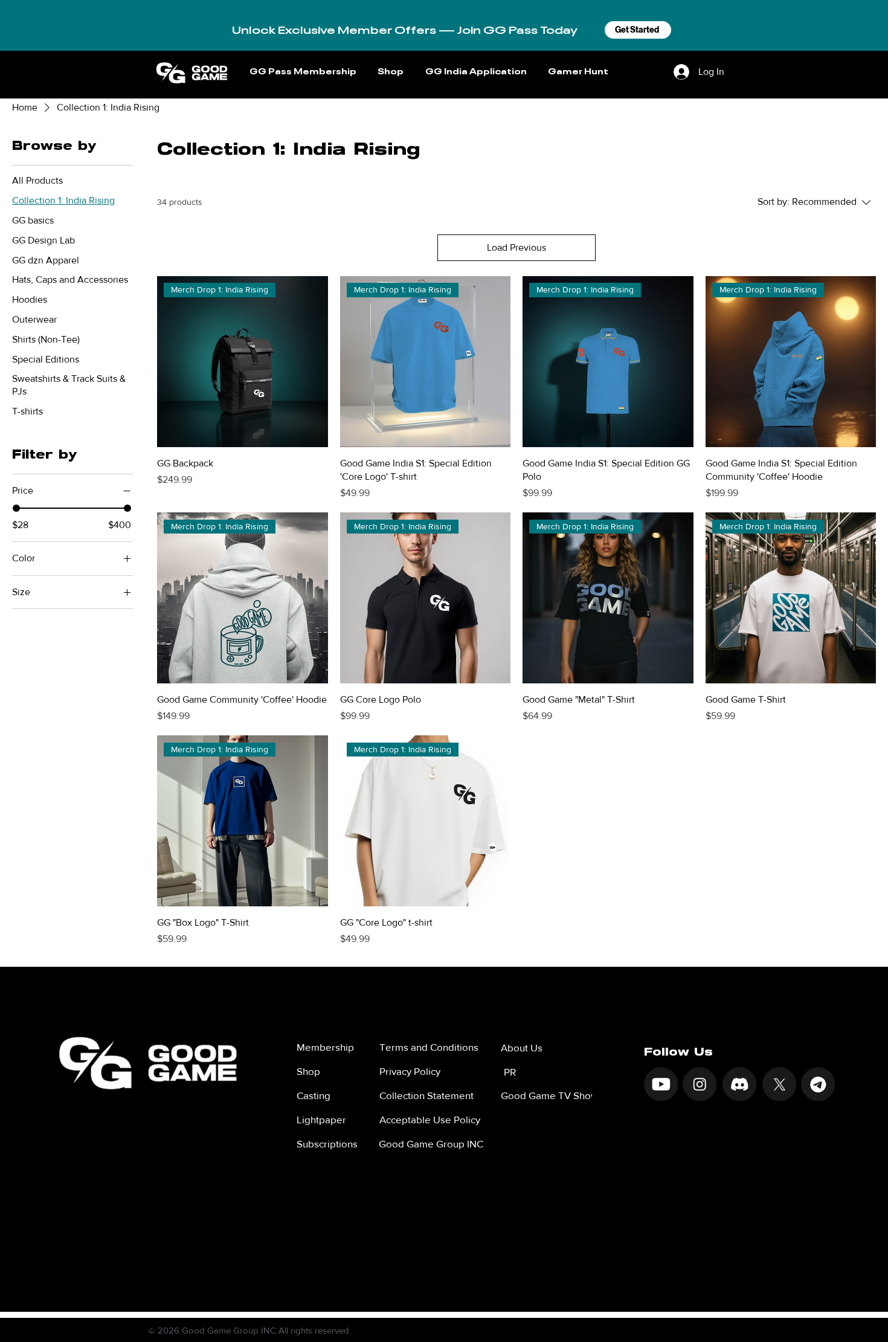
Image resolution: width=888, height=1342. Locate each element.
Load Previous (516, 247)
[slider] (16, 508)
